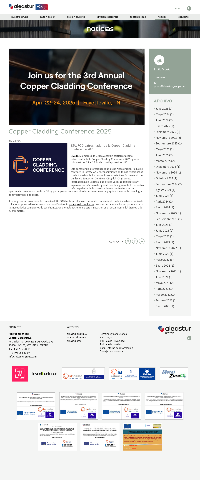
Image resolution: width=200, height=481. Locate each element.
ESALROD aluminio (76, 337)
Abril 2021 (164, 288)
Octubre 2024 (166, 178)
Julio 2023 (164, 224)
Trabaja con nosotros (111, 351)
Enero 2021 (165, 306)
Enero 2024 (165, 207)
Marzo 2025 (165, 161)
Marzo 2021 (165, 294)
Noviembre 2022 (168, 248)
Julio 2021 (164, 277)
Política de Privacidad (112, 341)
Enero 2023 (165, 242)
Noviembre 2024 (168, 172)
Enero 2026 (165, 126)
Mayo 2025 (165, 149)
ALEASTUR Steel (74, 341)
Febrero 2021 (166, 300)
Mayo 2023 (165, 236)
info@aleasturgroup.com (23, 356)
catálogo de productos (81, 204)
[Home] (28, 6)
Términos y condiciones (113, 333)
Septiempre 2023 (169, 219)
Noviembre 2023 (168, 213)
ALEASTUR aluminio (77, 333)
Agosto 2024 (165, 190)
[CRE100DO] (20, 373)
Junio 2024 (164, 195)
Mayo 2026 (165, 114)
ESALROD (76, 155)
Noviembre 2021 (168, 271)
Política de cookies (111, 344)
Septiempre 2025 (169, 143)
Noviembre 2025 (168, 137)
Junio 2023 (164, 230)
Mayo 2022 (165, 259)
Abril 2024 (164, 201)
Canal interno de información (116, 348)
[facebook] (135, 241)
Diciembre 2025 (168, 132)
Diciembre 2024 (168, 166)
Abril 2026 (164, 120)
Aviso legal (106, 337)
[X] (128, 241)
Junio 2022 (164, 253)
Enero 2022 (165, 265)
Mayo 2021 (165, 283)
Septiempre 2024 (169, 184)
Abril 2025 (164, 155)
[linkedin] (189, 8)
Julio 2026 (164, 108)
